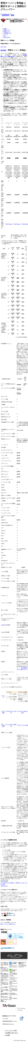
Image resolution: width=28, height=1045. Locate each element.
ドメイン (5, 34)
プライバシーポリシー (15, 957)
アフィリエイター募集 (11, 1030)
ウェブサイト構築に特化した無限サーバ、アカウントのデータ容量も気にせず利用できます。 (4, 975)
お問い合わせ (6, 37)
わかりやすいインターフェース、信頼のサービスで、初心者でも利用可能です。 (4, 969)
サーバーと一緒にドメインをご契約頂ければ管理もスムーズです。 (22, 964)
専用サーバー (6, 31)
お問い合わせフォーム (8, 1024)
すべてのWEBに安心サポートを (13, 994)
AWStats (3, 625)
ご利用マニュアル (19, 882)
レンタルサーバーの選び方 (7, 882)
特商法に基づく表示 (11, 956)
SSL (4, 36)
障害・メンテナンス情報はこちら (8, 924)
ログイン (10, 954)
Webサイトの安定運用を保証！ (13, 998)
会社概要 (7, 1035)
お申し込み (3, 46)
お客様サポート (18, 954)
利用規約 (21, 956)
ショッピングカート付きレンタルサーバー (13, 978)
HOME (5, 28)
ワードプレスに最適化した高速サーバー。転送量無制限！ (4, 989)
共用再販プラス (7, 33)
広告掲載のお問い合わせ (11, 1032)
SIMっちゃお (4, 885)
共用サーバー (6, 30)
